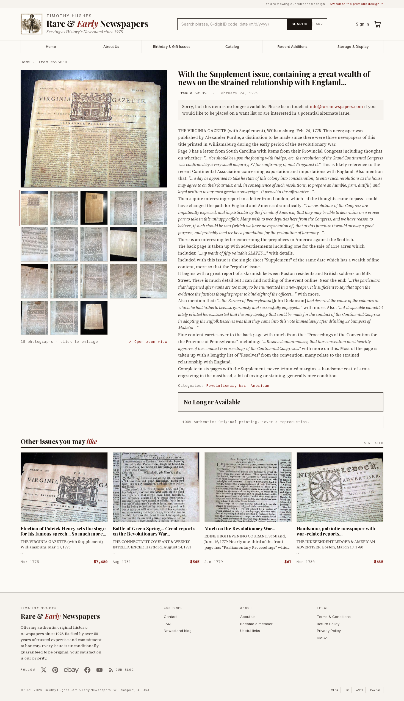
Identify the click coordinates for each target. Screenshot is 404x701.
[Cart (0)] (377, 24)
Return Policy (328, 624)
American (260, 385)
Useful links (250, 630)
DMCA (322, 638)
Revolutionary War (226, 385)
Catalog (232, 46)
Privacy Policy (329, 630)
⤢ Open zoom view (148, 341)
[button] (94, 128)
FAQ (167, 624)
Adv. (320, 24)
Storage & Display (353, 46)
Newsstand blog (178, 630)
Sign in (362, 24)
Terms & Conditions (334, 616)
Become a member (256, 624)
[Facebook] (87, 670)
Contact (171, 616)
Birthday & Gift (172, 46)
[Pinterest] (55, 670)
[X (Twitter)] (44, 670)
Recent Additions (293, 46)
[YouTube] (99, 670)
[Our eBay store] (71, 670)
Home (51, 46)
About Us (111, 46)
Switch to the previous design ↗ (356, 4)
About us (248, 616)
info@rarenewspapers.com (336, 106)
